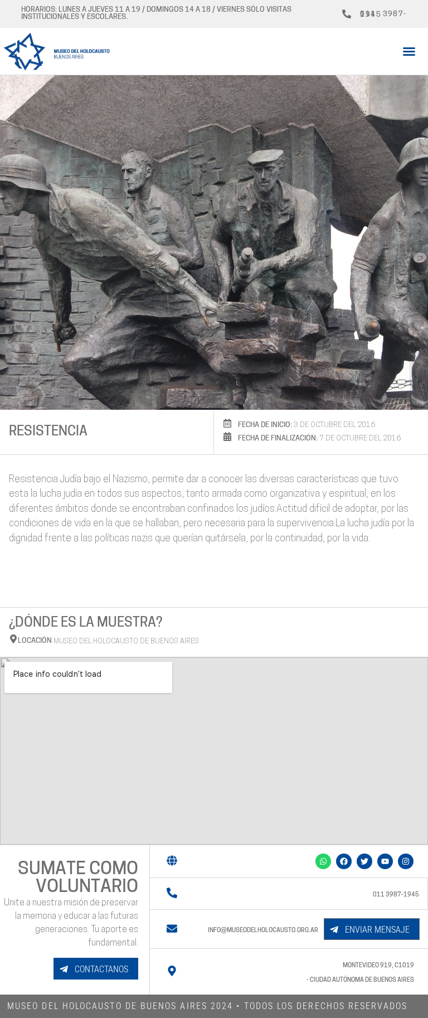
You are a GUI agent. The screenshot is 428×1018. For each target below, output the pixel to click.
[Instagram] (406, 861)
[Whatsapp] (323, 861)
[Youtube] (385, 861)
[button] (409, 51)
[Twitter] (364, 861)
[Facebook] (344, 861)
